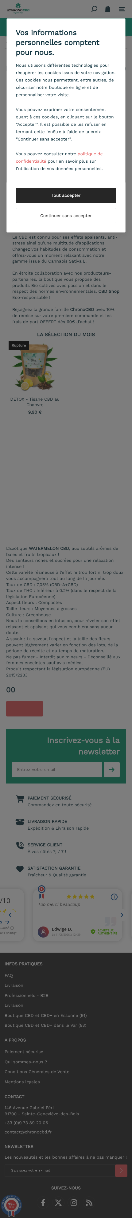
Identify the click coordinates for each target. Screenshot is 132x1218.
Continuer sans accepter (66, 215)
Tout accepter (66, 195)
